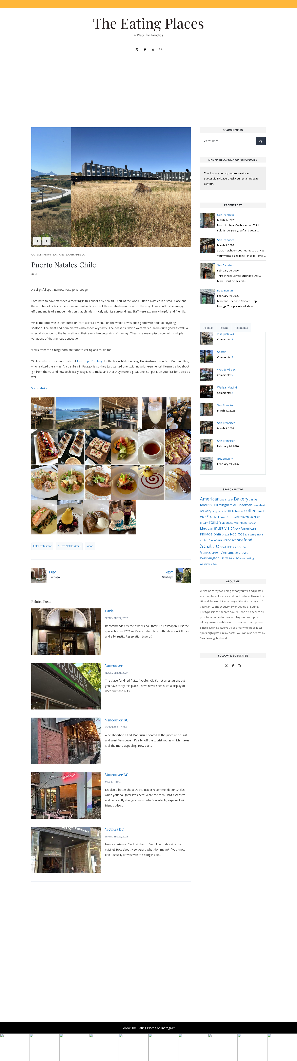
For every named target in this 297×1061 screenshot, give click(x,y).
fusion (223, 517)
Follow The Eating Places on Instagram (149, 1028)
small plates (227, 547)
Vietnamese (229, 552)
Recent (224, 327)
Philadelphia (210, 534)
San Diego (209, 540)
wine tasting (246, 558)
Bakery (241, 499)
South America (75, 254)
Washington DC (212, 558)
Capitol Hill (226, 511)
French (212, 516)
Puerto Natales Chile (69, 546)
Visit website (39, 388)
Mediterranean (248, 523)
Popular (208, 327)
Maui (236, 522)
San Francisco (226, 540)
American (210, 499)
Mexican (206, 528)
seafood (244, 540)
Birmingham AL (225, 505)
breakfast (259, 505)
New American (244, 528)
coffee (250, 510)
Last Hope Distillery (89, 361)
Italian (215, 522)
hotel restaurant (42, 546)
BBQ (210, 505)
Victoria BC (114, 829)
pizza (225, 534)
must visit (223, 528)
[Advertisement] (148, 87)
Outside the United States (47, 254)
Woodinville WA (208, 564)
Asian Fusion (226, 499)
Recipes (237, 534)
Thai (243, 547)
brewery (205, 511)
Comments (241, 327)
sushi (237, 547)
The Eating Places (148, 22)
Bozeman (244, 505)
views (90, 546)
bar (251, 499)
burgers (216, 511)
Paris (109, 610)
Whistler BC (232, 558)
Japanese (227, 523)
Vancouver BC (116, 720)
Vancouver (114, 665)
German (231, 516)
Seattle (209, 546)
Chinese (238, 511)
